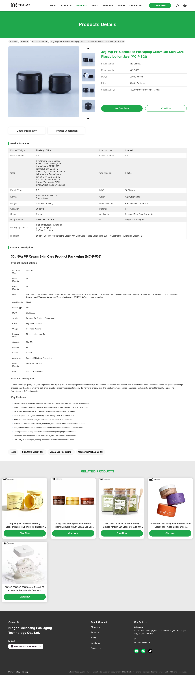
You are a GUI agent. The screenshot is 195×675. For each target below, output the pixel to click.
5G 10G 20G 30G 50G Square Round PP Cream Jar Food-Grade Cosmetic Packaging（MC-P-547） (24, 589)
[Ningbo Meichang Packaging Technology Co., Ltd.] (21, 6)
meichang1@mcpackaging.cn (27, 646)
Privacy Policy (14, 672)
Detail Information (27, 130)
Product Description (66, 130)
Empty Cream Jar (39, 41)
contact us (135, 5)
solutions (108, 5)
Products (24, 41)
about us (66, 5)
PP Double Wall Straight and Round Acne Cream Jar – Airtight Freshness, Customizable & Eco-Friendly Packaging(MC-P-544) (170, 526)
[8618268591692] (136, 651)
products (81, 5)
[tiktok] (150, 651)
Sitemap (24, 672)
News (93, 638)
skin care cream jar (32, 452)
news (95, 5)
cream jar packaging (60, 452)
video (121, 5)
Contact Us (96, 648)
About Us (95, 627)
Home (53, 5)
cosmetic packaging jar (90, 452)
